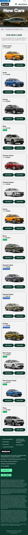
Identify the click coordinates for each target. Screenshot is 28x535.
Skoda (16, 29)
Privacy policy (13, 531)
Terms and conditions (7, 439)
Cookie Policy (5, 441)
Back (2, 29)
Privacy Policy (5, 444)
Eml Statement (19, 444)
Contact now (5, 470)
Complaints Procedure (7, 447)
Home (13, 29)
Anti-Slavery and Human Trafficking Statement (20, 441)
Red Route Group (14, 533)
